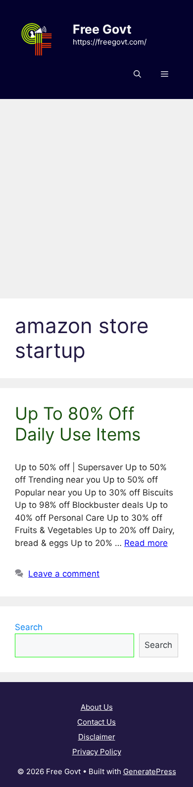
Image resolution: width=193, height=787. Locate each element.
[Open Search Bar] (137, 74)
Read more (146, 543)
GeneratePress (149, 771)
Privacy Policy (96, 751)
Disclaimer (96, 736)
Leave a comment (63, 574)
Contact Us (96, 722)
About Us (97, 707)
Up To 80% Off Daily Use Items (78, 423)
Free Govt (102, 29)
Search (29, 627)
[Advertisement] (96, 194)
